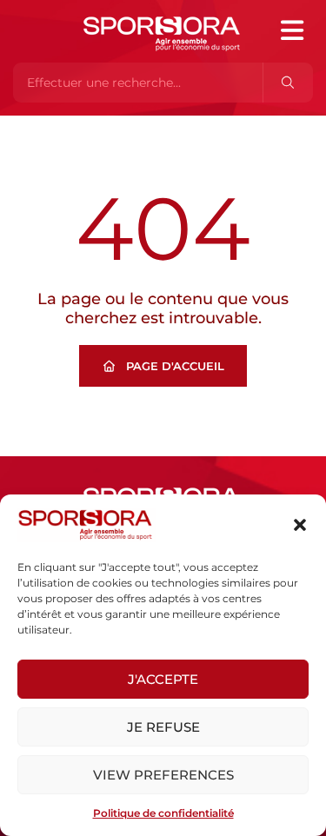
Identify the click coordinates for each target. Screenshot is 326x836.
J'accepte (163, 679)
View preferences (163, 774)
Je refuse (163, 727)
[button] (300, 525)
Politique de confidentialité (163, 812)
